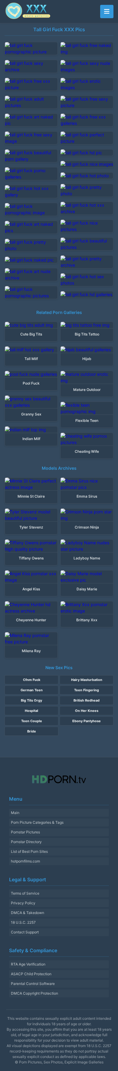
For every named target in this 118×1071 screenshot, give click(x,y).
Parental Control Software (33, 983)
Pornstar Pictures (25, 832)
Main (15, 812)
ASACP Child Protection (31, 974)
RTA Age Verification (28, 964)
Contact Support (25, 932)
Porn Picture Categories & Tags (37, 822)
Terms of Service (25, 893)
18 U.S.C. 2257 (23, 922)
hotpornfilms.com (25, 861)
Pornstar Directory (26, 841)
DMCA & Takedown (27, 912)
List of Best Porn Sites (29, 851)
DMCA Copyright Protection (34, 993)
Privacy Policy (23, 903)
